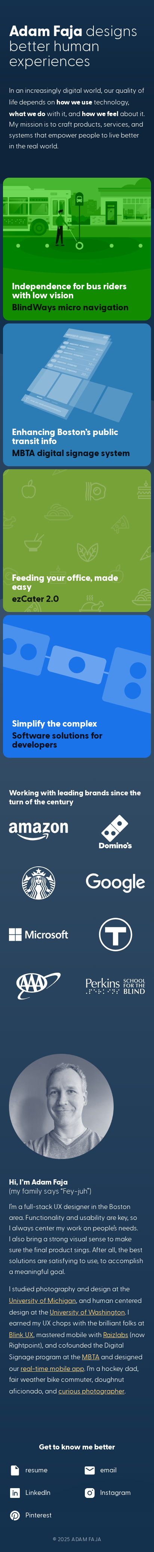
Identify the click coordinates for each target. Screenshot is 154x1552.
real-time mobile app (52, 1368)
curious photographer (91, 1391)
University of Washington (87, 1312)
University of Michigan (42, 1300)
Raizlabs (115, 1334)
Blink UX (21, 1334)
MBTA (90, 1356)
